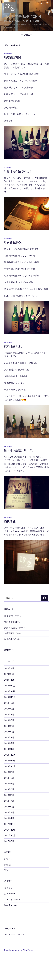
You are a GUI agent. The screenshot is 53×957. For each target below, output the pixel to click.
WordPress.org (11, 905)
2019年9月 (9, 703)
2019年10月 (9, 697)
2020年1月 (9, 680)
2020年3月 (9, 668)
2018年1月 (9, 818)
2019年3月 (9, 737)
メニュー (28, 35)
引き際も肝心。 (14, 242)
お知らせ (8, 859)
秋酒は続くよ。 (14, 346)
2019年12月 (9, 685)
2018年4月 (9, 801)
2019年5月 (9, 726)
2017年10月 (9, 835)
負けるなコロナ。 (12, 622)
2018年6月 (9, 789)
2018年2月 (9, 812)
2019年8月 (9, 708)
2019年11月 (9, 691)
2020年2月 (9, 674)
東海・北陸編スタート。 (16, 627)
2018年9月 (9, 772)
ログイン (8, 888)
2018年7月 (9, 783)
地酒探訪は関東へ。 (13, 616)
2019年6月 (9, 720)
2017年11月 (9, 830)
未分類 (7, 864)
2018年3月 (9, 806)
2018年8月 (9, 778)
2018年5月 (9, 795)
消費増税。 (11, 521)
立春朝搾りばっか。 (13, 633)
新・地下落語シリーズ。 (19, 450)
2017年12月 (9, 824)
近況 (6, 870)
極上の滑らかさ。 (12, 639)
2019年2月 (9, 743)
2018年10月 (9, 766)
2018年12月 (9, 755)
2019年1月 (9, 749)
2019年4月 (9, 731)
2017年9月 (9, 841)
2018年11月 (9, 760)
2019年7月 (9, 714)
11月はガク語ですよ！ (18, 171)
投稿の (10, 893)
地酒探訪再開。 (14, 57)
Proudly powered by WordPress (18, 950)
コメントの (12, 899)
